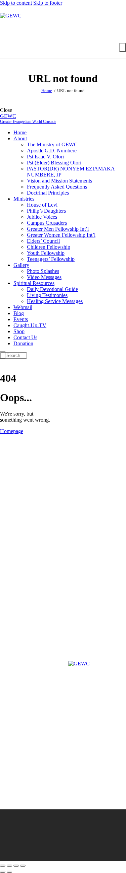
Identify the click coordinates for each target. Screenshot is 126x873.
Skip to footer (47, 3)
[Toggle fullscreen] (9, 866)
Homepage (11, 431)
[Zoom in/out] (2, 866)
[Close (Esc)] (23, 866)
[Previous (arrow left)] (2, 872)
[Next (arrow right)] (9, 872)
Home (46, 90)
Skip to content (16, 3)
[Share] (16, 866)
